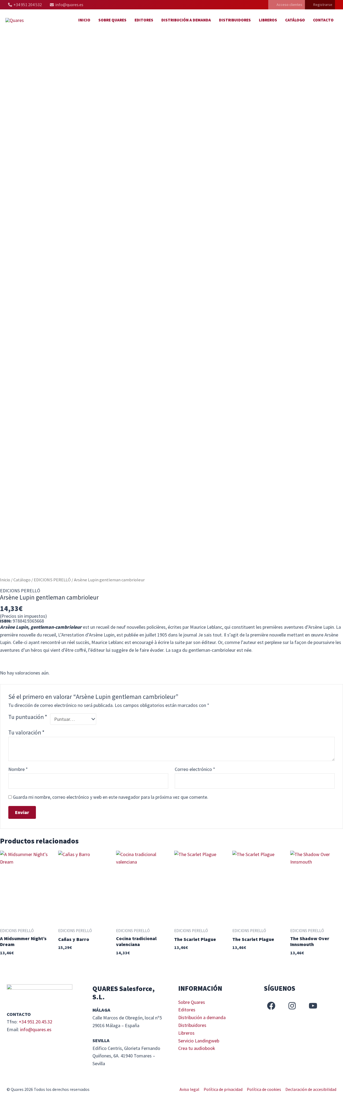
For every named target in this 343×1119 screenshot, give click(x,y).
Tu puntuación (27, 717)
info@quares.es (35, 1029)
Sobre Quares (112, 19)
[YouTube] (313, 1006)
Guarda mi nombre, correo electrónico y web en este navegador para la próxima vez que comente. (110, 797)
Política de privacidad (223, 1089)
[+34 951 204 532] (25, 5)
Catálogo (295, 19)
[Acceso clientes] (286, 4)
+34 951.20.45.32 (35, 1022)
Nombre (18, 769)
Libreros (268, 19)
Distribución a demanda (186, 19)
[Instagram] (292, 1006)
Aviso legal (189, 1089)
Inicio (84, 19)
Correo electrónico (195, 769)
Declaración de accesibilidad (310, 1089)
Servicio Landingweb (198, 1041)
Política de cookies (264, 1089)
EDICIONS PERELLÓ (52, 580)
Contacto (323, 19)
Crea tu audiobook (196, 1048)
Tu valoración (26, 732)
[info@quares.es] (66, 5)
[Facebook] (271, 1006)
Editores (144, 19)
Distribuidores (235, 19)
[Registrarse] (320, 4)
